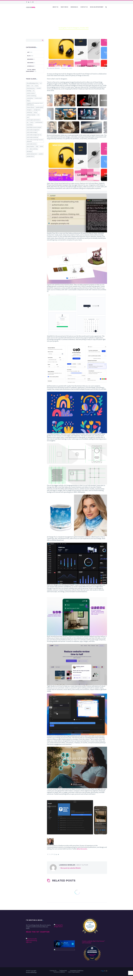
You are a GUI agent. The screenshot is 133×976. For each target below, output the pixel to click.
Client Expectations (74, 972)
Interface (30, 66)
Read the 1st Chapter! (38, 932)
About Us (55, 7)
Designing (30, 62)
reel (38, 114)
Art (28, 52)
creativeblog (30, 98)
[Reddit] (58, 854)
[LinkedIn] (29, 2)
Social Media (29, 124)
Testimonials (63, 970)
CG (33, 90)
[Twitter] (31, 2)
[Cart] (106, 7)
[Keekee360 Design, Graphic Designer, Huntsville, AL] (59, 920)
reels (28, 117)
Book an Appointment (96, 7)
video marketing (33, 149)
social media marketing (32, 137)
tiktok (41, 146)
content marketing (31, 95)
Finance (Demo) (30, 107)
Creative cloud (38, 98)
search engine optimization (33, 119)
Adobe (28, 85)
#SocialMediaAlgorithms (32, 83)
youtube (41, 154)
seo (27, 122)
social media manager (32, 132)
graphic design (39, 107)
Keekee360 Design (92, 955)
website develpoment (32, 154)
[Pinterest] (52, 854)
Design (28, 100)
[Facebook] (27, 2)
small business (38, 122)
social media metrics (31, 144)
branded (39, 88)
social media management (33, 129)
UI (27, 149)
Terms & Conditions (59, 972)
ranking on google (31, 114)
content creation (31, 93)
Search (42, 40)
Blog (29, 55)
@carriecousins (82, 849)
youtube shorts (30, 156)
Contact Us (84, 7)
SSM (37, 146)
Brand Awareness (31, 88)
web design (29, 151)
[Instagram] (33, 2)
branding (29, 90)
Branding (30, 59)
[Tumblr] (54, 854)
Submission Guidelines (76, 970)
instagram (29, 109)
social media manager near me (34, 134)
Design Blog (74, 7)
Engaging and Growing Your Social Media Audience (35, 103)
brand (36, 85)
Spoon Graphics (30, 146)
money (35, 112)
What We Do (64, 7)
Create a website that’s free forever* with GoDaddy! (93, 942)
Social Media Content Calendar (34, 127)
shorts (31, 122)
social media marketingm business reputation (35, 140)
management (37, 109)
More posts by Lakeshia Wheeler (71, 868)
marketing (29, 112)
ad (40, 83)
